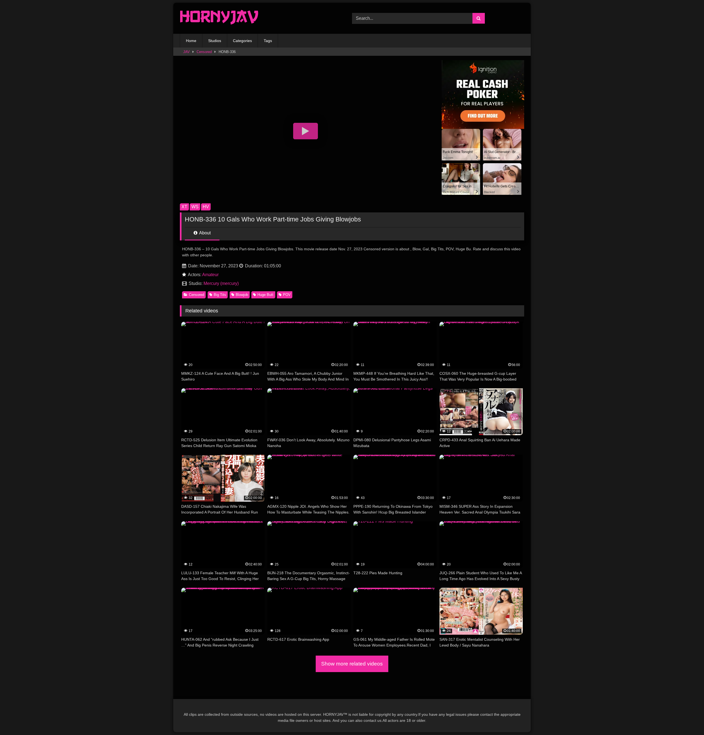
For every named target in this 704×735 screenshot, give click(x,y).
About (204, 233)
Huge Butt (265, 295)
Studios (214, 40)
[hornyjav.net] (220, 18)
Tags (268, 40)
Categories (242, 40)
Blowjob (242, 295)
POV (287, 295)
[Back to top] (687, 718)
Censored (204, 52)
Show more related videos (352, 664)
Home (191, 40)
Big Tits (220, 295)
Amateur (210, 274)
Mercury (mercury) (221, 283)
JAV (186, 52)
